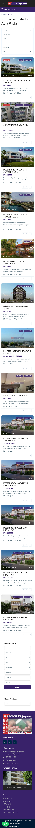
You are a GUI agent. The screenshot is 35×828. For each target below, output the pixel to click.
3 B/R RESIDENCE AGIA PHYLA (15, 396)
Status (8, 682)
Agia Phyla (6, 47)
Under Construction (8, 812)
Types (5, 30)
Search (17, 687)
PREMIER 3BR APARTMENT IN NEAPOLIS (16, 788)
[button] (5, 824)
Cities (5, 43)
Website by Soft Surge (12, 763)
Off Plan (5, 804)
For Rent (5, 798)
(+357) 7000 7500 (10, 757)
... (26, 90)
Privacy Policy (15, 826)
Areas (7, 662)
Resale (5, 807)
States (5, 39)
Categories (7, 34)
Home (3, 14)
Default (6, 51)
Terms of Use (7, 826)
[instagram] (15, 742)
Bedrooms (9, 667)
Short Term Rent (8, 809)
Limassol (13, 75)
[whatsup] (10, 742)
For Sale (5, 801)
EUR (7, 703)
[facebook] (5, 742)
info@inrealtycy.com (11, 760)
